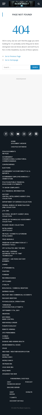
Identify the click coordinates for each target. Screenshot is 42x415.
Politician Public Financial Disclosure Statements (13, 183)
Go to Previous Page (13, 56)
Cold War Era (7, 367)
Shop (12, 392)
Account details (17, 401)
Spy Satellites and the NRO (13, 248)
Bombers (5, 261)
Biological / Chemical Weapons (15, 288)
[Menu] (3, 3)
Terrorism (6, 305)
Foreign (5, 275)
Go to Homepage (11, 60)
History (5, 194)
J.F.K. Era (5, 211)
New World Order (9, 323)
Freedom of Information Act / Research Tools (15, 244)
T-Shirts (13, 398)
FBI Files (5, 154)
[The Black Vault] (22, 4)
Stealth (5, 285)
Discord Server (13, 387)
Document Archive (18, 143)
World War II (7, 360)
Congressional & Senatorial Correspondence (14, 160)
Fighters (5, 271)
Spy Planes (6, 281)
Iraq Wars (6, 371)
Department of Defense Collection (17, 202)
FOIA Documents (9, 151)
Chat (9, 382)
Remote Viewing (8, 329)
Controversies (8, 164)
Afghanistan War (9, 374)
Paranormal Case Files (19, 379)
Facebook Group (14, 384)
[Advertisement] (21, 101)
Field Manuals (8, 239)
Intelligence (7, 228)
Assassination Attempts (12, 307)
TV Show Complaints (10, 188)
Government (7, 157)
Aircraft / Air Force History (14, 259)
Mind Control (8, 319)
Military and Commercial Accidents (17, 295)
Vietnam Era (7, 364)
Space (4, 348)
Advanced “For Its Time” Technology (12, 255)
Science (5, 336)
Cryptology (7, 230)
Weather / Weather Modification (16, 352)
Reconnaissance (9, 278)
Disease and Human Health (13, 342)
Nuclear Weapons (9, 298)
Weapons (6, 314)
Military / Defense (9, 251)
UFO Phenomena (8, 333)
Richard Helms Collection (13, 225)
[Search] (38, 3)
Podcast (29, 382)
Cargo (5, 264)
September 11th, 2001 (11, 310)
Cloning (5, 338)
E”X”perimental (8, 268)
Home (13, 141)
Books (12, 394)
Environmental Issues (11, 345)
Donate (29, 392)
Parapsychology (9, 326)
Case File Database (18, 147)
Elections (6, 168)
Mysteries (6, 317)
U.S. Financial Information (13, 191)
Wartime (5, 355)
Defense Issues (8, 291)
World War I (7, 357)
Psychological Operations (13, 302)
